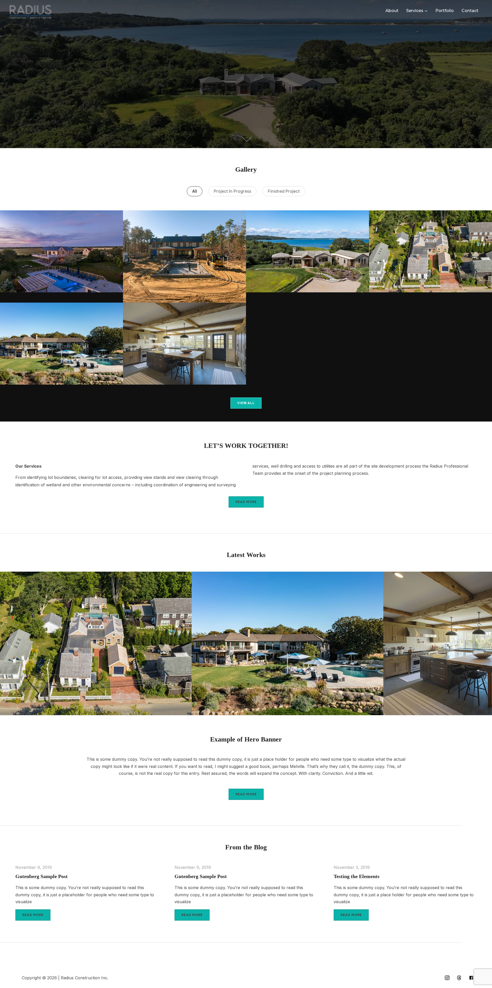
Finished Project (284, 191)
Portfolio (444, 10)
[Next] (480, 641)
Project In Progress (232, 191)
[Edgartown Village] (430, 251)
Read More (246, 502)
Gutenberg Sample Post (41, 876)
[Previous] (11, 641)
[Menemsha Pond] (307, 251)
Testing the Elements (357, 876)
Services (414, 10)
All (194, 191)
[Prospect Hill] (61, 344)
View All (246, 403)
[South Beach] (184, 256)
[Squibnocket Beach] (184, 344)
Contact (470, 10)
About (391, 10)
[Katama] (61, 251)
